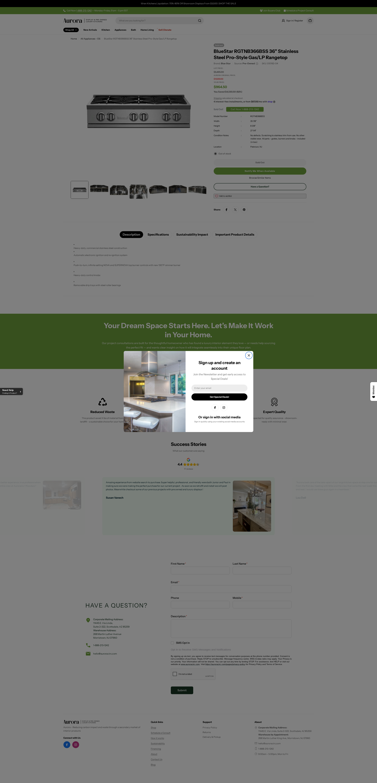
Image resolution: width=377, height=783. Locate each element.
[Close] (249, 355)
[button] (11, 391)
